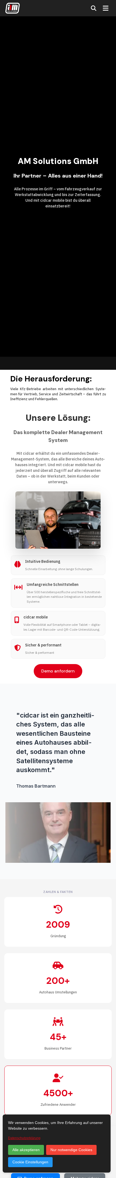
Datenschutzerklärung (24, 1138)
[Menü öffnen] (106, 8)
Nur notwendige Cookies (71, 1150)
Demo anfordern (58, 671)
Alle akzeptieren (26, 1150)
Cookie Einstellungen (30, 1162)
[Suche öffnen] (93, 8)
